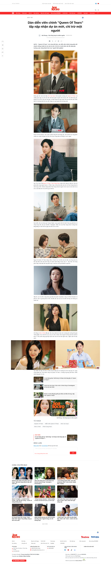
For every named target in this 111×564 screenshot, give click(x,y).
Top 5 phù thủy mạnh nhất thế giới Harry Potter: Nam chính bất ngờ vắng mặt (66, 500)
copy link (55, 41)
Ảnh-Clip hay (72, 13)
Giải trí (30, 13)
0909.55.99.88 (34, 548)
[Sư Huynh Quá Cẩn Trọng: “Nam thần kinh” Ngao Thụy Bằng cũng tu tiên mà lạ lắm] (22, 510)
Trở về (2, 56)
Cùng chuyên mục (19, 465)
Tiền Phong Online (46, 3)
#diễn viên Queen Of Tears (52, 423)
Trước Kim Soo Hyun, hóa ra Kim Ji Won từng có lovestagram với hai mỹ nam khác (59, 386)
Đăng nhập (36, 445)
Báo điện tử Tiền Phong (56, 8)
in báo (58, 41)
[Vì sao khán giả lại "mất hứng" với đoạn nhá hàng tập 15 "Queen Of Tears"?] (38, 379)
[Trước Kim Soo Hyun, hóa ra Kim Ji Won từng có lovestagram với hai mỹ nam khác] (38, 387)
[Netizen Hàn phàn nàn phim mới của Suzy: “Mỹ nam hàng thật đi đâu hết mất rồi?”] (22, 473)
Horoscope (92, 13)
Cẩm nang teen (82, 541)
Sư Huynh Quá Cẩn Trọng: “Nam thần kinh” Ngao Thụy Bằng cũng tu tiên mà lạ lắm (22, 519)
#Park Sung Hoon (47, 426)
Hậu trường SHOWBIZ (56, 13)
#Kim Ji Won (37, 426)
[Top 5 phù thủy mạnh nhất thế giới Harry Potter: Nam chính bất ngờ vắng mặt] (67, 491)
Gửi (73, 452)
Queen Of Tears (72, 96)
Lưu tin (2, 48)
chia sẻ (49, 41)
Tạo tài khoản (44, 445)
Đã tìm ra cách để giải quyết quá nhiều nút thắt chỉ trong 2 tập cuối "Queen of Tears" (59, 394)
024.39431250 (16, 551)
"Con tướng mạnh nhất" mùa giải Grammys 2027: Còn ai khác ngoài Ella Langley (66, 482)
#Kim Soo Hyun (65, 423)
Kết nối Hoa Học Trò (45, 543)
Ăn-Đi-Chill (65, 13)
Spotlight (86, 13)
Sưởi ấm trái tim (63, 541)
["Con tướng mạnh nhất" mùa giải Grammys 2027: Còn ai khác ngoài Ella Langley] (67, 473)
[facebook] (96, 4)
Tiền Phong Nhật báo (58, 3)
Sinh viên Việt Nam (69, 3)
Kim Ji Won (42, 333)
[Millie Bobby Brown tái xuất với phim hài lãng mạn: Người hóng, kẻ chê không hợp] (45, 510)
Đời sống (18, 13)
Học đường (36, 13)
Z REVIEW (79, 13)
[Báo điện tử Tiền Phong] (85, 537)
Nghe (2, 41)
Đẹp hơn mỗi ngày (45, 13)
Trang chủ (13, 13)
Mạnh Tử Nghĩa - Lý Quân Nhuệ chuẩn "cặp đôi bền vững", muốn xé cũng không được (22, 500)
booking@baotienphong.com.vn (38, 549)
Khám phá (24, 13)
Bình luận (2, 52)
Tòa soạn (14, 546)
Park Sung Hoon (56, 183)
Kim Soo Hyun (51, 96)
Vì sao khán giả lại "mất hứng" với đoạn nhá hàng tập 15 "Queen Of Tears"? (60, 379)
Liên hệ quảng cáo (35, 546)
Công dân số (24, 543)
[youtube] (98, 4)
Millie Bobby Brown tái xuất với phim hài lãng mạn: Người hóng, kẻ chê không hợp (45, 519)
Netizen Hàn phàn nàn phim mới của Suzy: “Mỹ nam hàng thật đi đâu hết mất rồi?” (22, 482)
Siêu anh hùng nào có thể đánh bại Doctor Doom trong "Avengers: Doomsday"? (44, 482)
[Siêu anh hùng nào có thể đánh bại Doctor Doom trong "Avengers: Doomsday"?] (45, 473)
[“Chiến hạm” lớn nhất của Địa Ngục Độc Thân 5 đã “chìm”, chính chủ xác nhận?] (67, 510)
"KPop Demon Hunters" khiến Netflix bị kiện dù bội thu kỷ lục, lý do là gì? (45, 499)
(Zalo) (39, 548)
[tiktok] (72, 550)
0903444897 (51, 548)
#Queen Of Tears (38, 423)
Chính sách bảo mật (89, 546)
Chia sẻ (2, 45)
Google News (83, 18)
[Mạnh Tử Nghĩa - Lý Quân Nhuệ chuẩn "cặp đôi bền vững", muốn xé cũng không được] (22, 491)
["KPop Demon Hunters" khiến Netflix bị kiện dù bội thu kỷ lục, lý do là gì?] (45, 491)
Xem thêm (98, 13)
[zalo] (75, 550)
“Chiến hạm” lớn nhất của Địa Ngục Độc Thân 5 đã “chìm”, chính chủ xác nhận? (67, 519)
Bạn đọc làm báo (19, 560)
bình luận (61, 41)
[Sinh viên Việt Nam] (95, 537)
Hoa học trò (16, 535)
